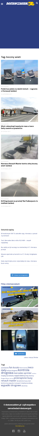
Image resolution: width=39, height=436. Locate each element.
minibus (34, 373)
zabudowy (24, 386)
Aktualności (5, 86)
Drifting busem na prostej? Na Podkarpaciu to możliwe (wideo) (19, 202)
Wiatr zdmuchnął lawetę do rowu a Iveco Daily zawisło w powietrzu (17, 127)
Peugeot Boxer (5, 378)
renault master (8, 380)
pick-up (12, 378)
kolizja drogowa (12, 370)
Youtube (25, 431)
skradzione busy (22, 381)
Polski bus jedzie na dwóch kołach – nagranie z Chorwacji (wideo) (19, 90)
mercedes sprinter (23, 373)
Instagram (20, 431)
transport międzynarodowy (23, 383)
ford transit (23, 368)
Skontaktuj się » (20, 426)
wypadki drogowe (11, 385)
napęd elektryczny (21, 375)
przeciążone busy (23, 378)
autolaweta (5, 368)
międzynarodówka (7, 376)
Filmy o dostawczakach (10, 284)
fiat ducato (14, 367)
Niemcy (31, 376)
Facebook (14, 431)
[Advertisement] (19, 27)
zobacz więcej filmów (31, 357)
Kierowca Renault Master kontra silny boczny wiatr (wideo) (19, 165)
